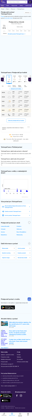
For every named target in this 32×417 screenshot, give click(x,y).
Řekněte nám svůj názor (20, 408)
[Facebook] (17, 397)
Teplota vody (28, 5)
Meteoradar (5, 248)
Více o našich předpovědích (8, 386)
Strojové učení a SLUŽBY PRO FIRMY (9, 366)
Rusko (7, 9)
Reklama (19, 357)
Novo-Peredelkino (21, 232)
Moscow (13, 9)
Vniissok (3, 229)
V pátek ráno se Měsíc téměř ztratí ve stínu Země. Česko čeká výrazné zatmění (19, 341)
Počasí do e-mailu (5, 357)
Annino (3, 232)
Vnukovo (19, 226)
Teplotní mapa (6, 257)
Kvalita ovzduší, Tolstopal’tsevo (13, 211)
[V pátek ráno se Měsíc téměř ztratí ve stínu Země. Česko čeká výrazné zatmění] (4, 344)
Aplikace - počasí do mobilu (7, 354)
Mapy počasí (14, 5)
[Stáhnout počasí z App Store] (8, 307)
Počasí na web (4, 361)
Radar (7, 5)
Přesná (2, 16)
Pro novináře (20, 359)
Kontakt (19, 354)
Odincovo (19, 229)
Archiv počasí (21, 248)
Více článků (4, 348)
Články (21, 5)
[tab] (9, 79)
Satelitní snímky (6, 253)
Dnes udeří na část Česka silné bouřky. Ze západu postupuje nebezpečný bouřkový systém (18, 332)
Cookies (2, 408)
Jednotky (27, 12)
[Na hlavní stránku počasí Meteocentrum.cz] (3, 2)
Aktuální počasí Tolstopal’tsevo (16, 34)
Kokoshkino (4, 234)
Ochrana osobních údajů (22, 361)
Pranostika (8, 139)
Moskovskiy (20, 234)
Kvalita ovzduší (22, 253)
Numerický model (22, 257)
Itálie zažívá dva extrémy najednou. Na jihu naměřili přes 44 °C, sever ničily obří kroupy (20, 324)
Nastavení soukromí (10, 408)
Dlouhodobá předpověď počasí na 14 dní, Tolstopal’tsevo (15, 206)
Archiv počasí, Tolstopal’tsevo (12, 215)
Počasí (2, 5)
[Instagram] (21, 397)
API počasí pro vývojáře (6, 364)
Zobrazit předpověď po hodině (16, 120)
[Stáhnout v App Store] (5, 400)
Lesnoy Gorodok (5, 226)
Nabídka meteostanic (6, 359)
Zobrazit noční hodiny (16, 89)
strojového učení (8, 18)
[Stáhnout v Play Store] (5, 395)
